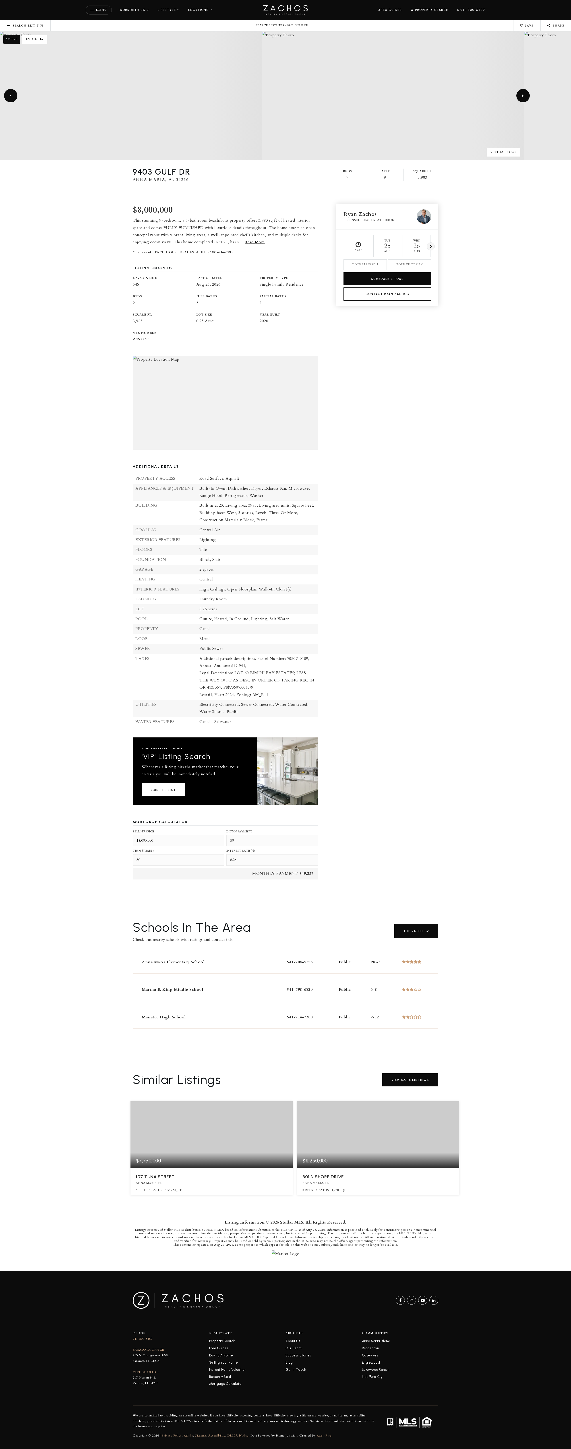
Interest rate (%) (240, 850)
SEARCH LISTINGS (270, 25)
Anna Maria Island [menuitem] (376, 1341)
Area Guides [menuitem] (390, 10)
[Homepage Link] (285, 9)
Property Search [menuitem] (431, 10)
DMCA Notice (237, 1436)
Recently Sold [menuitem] (220, 1377)
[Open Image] (131, 96)
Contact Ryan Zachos (387, 294)
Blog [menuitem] (289, 1362)
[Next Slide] (523, 95)
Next (431, 246)
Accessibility (217, 1436)
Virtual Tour (503, 152)
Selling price (143, 831)
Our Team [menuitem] (294, 1348)
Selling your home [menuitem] (223, 1362)
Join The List (163, 790)
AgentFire (324, 1436)
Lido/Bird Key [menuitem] (372, 1377)
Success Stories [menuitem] (298, 1355)
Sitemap (200, 1436)
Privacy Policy (172, 1436)
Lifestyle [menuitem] (167, 10)
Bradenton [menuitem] (370, 1348)
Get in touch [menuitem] (296, 1370)
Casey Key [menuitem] (370, 1355)
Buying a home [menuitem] (221, 1355)
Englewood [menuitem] (371, 1362)
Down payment (239, 831)
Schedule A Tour (387, 279)
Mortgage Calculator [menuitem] (226, 1384)
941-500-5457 (142, 1339)
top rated (413, 931)
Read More (255, 242)
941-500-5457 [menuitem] (472, 10)
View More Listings (410, 1080)
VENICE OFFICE (146, 1372)
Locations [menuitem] (198, 10)
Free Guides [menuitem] (219, 1348)
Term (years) (143, 850)
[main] (285, 635)
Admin (188, 1436)
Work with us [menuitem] (132, 10)
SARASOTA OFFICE (148, 1350)
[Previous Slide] (10, 95)
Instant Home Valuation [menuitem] (227, 1370)
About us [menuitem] (293, 1341)
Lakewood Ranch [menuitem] (375, 1370)
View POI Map (225, 403)
